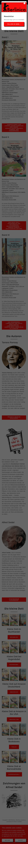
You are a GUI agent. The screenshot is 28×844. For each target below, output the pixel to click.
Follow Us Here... (14, 24)
